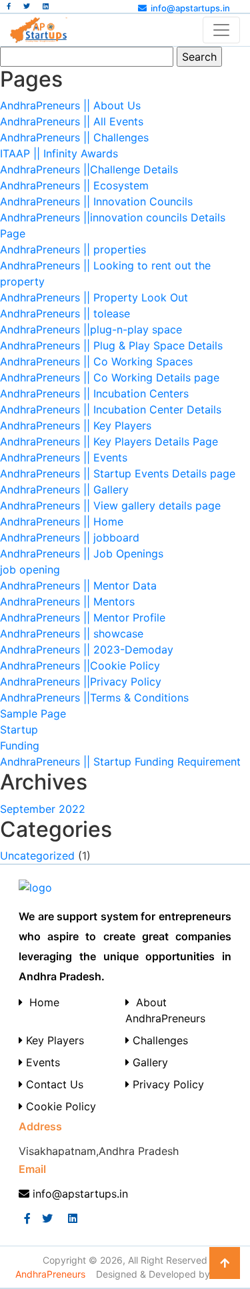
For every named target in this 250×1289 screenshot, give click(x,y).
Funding (19, 745)
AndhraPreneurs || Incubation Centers (94, 393)
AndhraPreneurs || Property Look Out (94, 297)
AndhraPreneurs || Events (63, 457)
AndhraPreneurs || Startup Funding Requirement (120, 761)
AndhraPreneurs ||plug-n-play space (91, 329)
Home (41, 1002)
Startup (19, 729)
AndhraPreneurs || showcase (71, 633)
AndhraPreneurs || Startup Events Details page (117, 473)
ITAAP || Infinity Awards (59, 153)
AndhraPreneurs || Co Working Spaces (96, 361)
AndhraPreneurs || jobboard (69, 537)
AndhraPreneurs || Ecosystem (74, 185)
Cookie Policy (59, 1106)
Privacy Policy (166, 1084)
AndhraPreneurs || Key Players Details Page (109, 441)
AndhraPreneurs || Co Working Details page (109, 377)
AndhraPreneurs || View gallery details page (110, 505)
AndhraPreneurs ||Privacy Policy (80, 681)
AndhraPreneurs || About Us (70, 105)
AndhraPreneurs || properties (73, 249)
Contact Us (53, 1084)
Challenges (158, 1040)
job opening (30, 569)
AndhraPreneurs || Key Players (75, 425)
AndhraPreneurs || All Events (71, 121)
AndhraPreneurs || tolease (65, 313)
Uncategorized (37, 855)
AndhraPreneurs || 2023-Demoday (86, 649)
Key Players (53, 1040)
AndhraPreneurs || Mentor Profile (82, 617)
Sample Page (33, 713)
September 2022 (42, 809)
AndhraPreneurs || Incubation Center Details (110, 409)
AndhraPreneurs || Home (61, 521)
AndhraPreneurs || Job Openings (81, 553)
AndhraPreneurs (51, 1274)
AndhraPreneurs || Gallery (64, 489)
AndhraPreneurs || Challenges (74, 137)
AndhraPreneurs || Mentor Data (78, 585)
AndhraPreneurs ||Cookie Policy (80, 665)
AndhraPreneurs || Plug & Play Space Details (111, 345)
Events (41, 1062)
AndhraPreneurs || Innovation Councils (96, 201)
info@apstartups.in (190, 8)
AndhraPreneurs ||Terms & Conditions (94, 697)
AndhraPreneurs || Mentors (67, 601)
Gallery (148, 1062)
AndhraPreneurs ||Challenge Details (89, 169)
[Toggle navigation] (221, 30)
